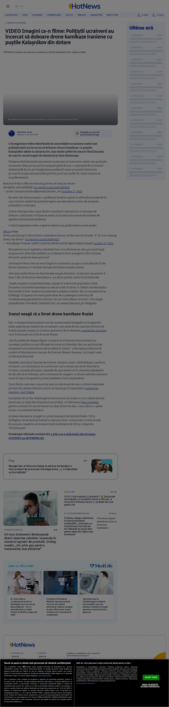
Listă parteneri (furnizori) (85, 683)
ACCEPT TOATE (151, 677)
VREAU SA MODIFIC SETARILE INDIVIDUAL (150, 685)
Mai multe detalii (44, 676)
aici (20, 693)
